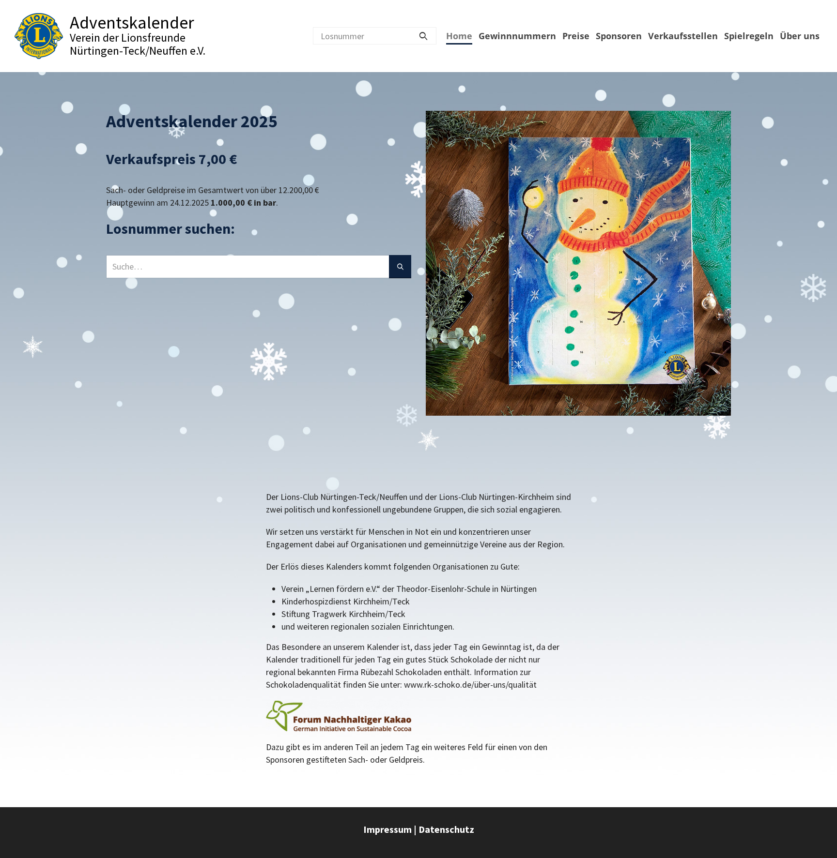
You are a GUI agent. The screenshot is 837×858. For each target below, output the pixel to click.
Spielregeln (749, 36)
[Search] (423, 36)
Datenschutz (446, 829)
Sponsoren (619, 36)
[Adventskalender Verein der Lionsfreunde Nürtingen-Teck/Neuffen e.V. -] (39, 36)
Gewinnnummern (517, 36)
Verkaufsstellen (683, 36)
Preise (575, 36)
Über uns (800, 36)
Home (459, 36)
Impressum (387, 829)
